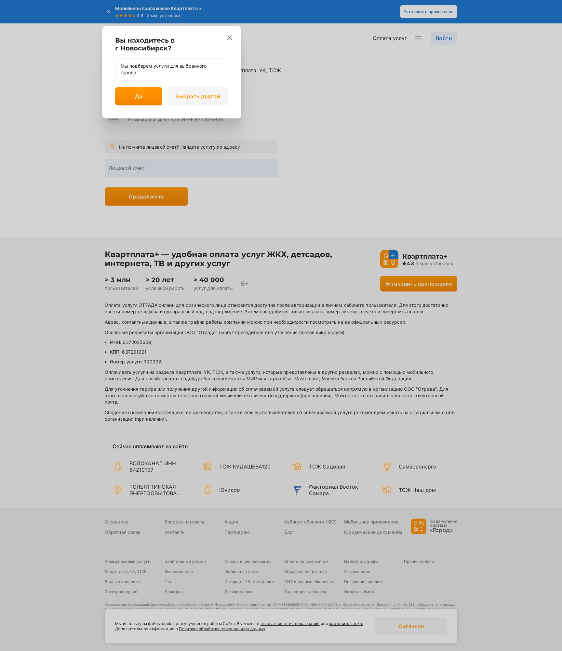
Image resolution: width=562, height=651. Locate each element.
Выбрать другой (197, 96)
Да (138, 96)
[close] (230, 38)
